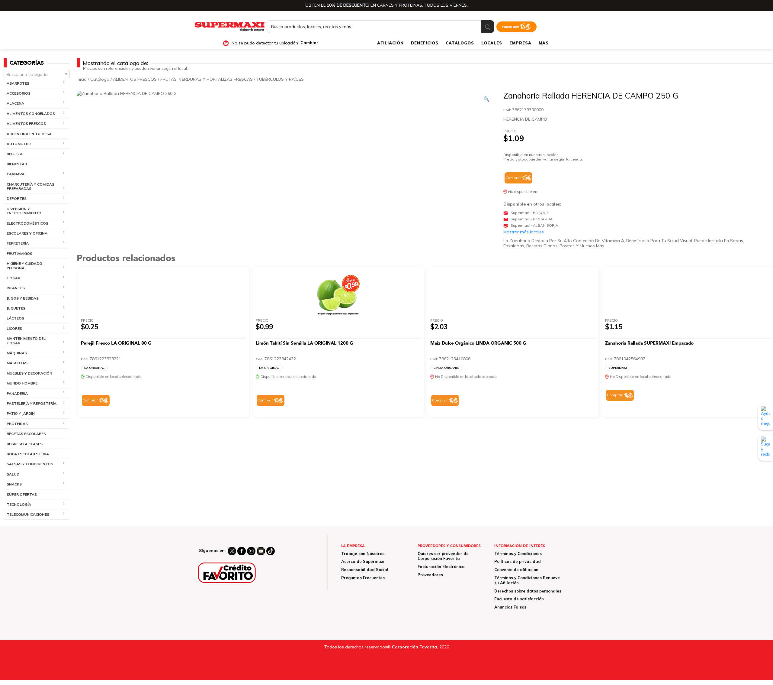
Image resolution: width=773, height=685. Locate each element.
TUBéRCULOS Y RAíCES (280, 79)
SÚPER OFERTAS (22, 494)
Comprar (513, 177)
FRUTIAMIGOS (19, 253)
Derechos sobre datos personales (527, 591)
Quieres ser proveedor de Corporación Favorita (443, 556)
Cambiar (309, 42)
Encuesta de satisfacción (519, 598)
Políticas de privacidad (517, 561)
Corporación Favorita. (415, 647)
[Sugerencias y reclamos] (765, 448)
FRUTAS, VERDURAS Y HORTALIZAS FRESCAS (206, 79)
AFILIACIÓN (390, 43)
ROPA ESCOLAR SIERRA (28, 454)
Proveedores (430, 574)
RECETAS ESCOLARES (26, 433)
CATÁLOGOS (460, 43)
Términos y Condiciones (518, 553)
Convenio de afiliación (516, 569)
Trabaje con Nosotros (362, 553)
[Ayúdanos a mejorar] (765, 417)
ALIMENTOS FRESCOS (135, 79)
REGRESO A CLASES (25, 444)
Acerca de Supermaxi (362, 561)
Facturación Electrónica (441, 566)
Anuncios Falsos (510, 607)
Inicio (82, 79)
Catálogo (99, 79)
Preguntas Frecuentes (363, 577)
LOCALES (491, 43)
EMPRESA (520, 43)
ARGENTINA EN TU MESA (29, 133)
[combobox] (36, 74)
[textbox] (36, 74)
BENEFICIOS (424, 43)
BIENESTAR (17, 164)
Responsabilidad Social (364, 569)
